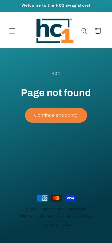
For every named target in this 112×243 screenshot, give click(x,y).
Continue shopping (56, 115)
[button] (12, 30)
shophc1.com (52, 208)
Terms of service (58, 225)
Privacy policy (80, 216)
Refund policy (50, 216)
